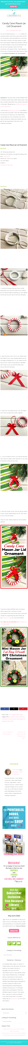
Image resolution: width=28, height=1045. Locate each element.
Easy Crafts (19, 714)
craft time (18, 34)
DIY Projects (12, 714)
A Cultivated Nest (14, 14)
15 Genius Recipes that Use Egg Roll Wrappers (14, 1033)
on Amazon (6, 156)
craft (17, 716)
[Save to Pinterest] (23, 708)
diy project (20, 719)
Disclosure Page (7, 617)
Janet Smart (15, 769)
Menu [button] (15, 10)
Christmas (12, 716)
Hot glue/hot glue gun (6, 165)
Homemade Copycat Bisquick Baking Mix (14, 1035)
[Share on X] (14, 708)
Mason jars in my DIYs (14, 110)
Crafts (20, 716)
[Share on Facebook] (4, 708)
